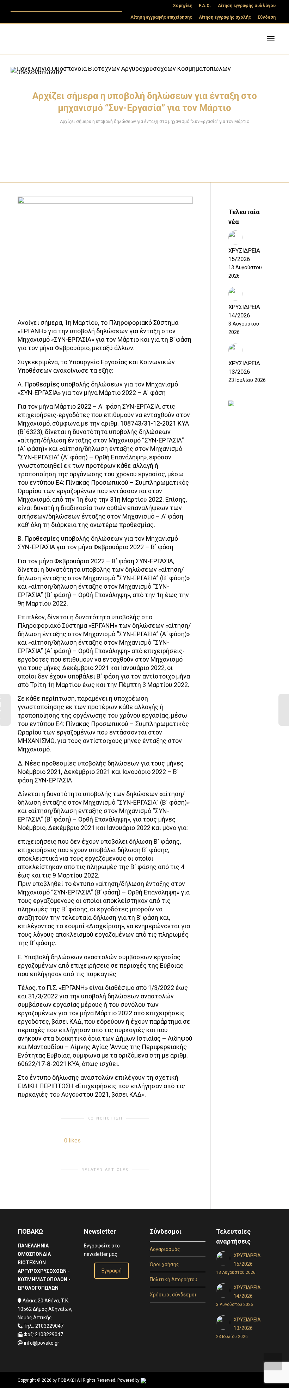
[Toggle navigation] (270, 39)
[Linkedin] (41, 6)
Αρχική (47, 121)
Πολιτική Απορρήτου (173, 1279)
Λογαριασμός (165, 1249)
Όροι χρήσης (164, 1264)
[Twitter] (17, 6)
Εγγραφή (112, 1271)
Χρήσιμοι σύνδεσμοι (173, 1294)
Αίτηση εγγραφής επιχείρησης (161, 17)
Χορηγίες (182, 5)
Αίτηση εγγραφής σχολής (225, 17)
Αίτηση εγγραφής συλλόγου (247, 5)
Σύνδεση (267, 17)
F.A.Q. (205, 5)
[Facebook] (29, 6)
